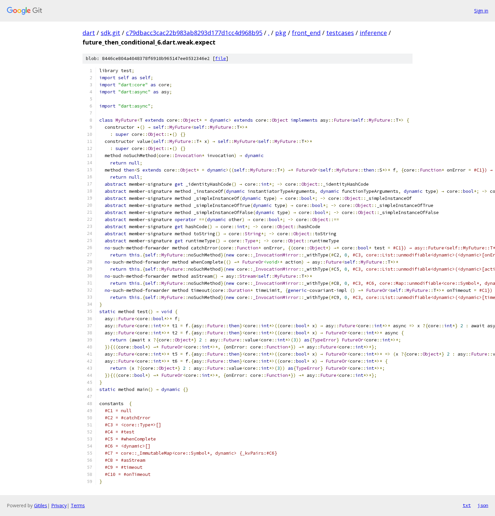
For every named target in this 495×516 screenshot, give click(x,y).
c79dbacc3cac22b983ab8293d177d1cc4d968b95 (194, 33)
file (220, 58)
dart (88, 33)
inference (373, 33)
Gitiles (40, 505)
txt (467, 505)
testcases (340, 33)
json (482, 505)
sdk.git (110, 33)
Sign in (481, 10)
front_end (306, 33)
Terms (78, 505)
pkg (280, 33)
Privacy (59, 505)
